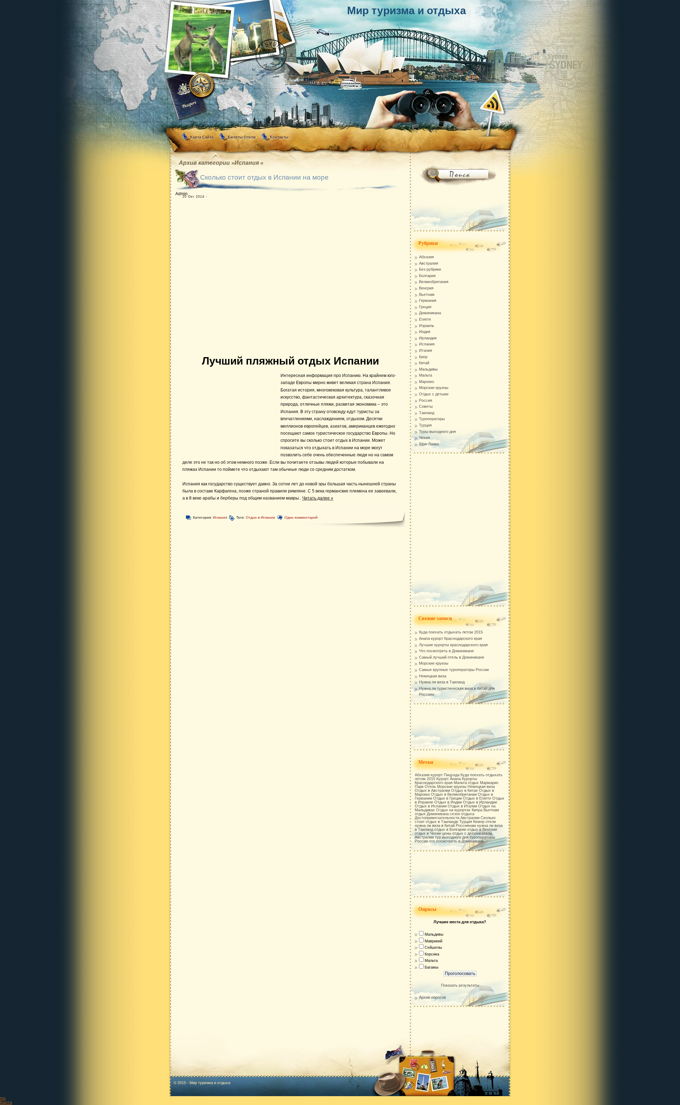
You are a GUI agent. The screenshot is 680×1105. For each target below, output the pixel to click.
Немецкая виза (432, 676)
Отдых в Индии (448, 802)
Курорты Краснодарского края (446, 781)
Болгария (427, 276)
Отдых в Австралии (432, 790)
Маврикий (433, 941)
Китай (424, 363)
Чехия (424, 437)
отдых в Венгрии (482, 829)
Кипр (423, 357)
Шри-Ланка (429, 444)
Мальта (425, 375)
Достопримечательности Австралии (447, 818)
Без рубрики (430, 269)
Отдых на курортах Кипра (459, 810)
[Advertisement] (285, 277)
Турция (425, 425)
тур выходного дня (452, 837)
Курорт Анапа (448, 779)
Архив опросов (432, 997)
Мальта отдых (466, 782)
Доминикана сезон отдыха (450, 814)
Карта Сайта (202, 137)
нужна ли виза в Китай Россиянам (445, 825)
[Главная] (340, 44)
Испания (220, 517)
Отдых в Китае (464, 790)
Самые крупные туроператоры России (454, 669)
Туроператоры (432, 419)
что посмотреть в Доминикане (456, 841)
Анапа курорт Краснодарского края (450, 638)
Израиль (426, 325)
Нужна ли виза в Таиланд (442, 682)
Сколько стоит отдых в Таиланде (455, 820)
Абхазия (426, 257)
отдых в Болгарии (450, 829)
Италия (425, 350)
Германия (427, 300)
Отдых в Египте (477, 798)
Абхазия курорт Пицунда (437, 775)
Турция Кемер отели (477, 821)
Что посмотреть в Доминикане (446, 651)
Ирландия (428, 338)
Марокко (426, 381)
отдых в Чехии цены (433, 833)
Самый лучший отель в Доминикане (451, 657)
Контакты (279, 137)
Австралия (428, 263)
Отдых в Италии (462, 806)
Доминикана (430, 313)
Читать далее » (317, 498)
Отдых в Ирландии (480, 802)
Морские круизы (433, 387)
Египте (425, 319)
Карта (6, 1102)
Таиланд (426, 413)
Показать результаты (460, 985)
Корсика (432, 954)
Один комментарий (301, 517)
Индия (424, 331)
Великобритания (433, 282)
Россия (425, 400)
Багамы (431, 967)
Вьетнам (427, 294)
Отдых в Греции (447, 798)
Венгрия (426, 288)
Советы (426, 406)
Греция (425, 307)
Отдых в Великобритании (454, 794)
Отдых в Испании (260, 517)
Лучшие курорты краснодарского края (453, 645)
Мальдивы (428, 369)
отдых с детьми (466, 833)
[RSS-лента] (492, 102)
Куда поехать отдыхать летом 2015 (451, 632)
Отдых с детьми (433, 394)
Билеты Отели (242, 137)
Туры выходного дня (437, 431)
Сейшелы (433, 947)
